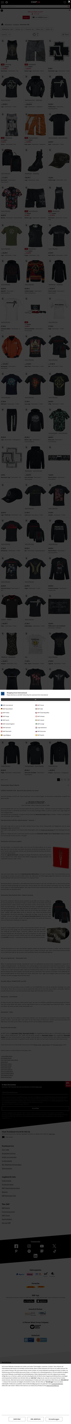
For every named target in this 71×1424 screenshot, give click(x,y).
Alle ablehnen (36, 1419)
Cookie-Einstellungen (57, 1384)
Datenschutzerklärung (53, 1385)
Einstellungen (54, 1419)
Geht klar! (17, 1419)
